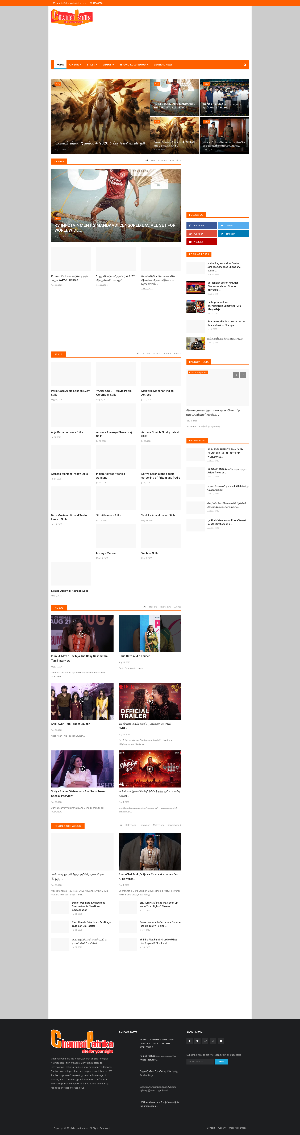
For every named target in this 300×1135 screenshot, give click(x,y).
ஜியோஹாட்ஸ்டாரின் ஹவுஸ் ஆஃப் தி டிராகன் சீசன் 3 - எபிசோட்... (89, 941)
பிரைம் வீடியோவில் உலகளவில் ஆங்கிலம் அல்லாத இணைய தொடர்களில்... (158, 280)
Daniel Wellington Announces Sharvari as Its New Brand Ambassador (88, 906)
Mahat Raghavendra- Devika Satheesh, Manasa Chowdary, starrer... (223, 267)
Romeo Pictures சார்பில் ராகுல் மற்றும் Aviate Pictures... (69, 278)
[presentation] (54, 116)
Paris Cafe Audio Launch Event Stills (70, 392)
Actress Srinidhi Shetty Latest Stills (160, 434)
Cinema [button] (74, 64)
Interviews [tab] (165, 606)
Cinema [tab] (167, 353)
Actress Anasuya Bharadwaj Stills (114, 434)
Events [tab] (177, 353)
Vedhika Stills (149, 553)
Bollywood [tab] (131, 824)
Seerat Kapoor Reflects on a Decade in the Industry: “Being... (160, 924)
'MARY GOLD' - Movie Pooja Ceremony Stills (114, 392)
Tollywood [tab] (144, 824)
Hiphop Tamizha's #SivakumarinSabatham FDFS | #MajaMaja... (225, 306)
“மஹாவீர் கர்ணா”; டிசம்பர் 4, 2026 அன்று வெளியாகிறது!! (115, 278)
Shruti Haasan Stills (108, 515)
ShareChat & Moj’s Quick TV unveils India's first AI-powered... (149, 877)
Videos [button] (107, 64)
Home (60, 64)
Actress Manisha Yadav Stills (69, 474)
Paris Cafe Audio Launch (134, 656)
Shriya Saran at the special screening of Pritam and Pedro (161, 475)
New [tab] (153, 160)
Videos (59, 607)
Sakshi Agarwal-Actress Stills (70, 590)
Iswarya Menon (106, 553)
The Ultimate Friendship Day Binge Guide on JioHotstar (91, 924)
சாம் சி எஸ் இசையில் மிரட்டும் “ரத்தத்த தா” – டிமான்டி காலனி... (149, 794)
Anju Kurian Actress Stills (67, 432)
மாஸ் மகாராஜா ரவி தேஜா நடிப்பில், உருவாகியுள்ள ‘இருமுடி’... (78, 877)
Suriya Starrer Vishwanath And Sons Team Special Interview (78, 794)
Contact (211, 1127)
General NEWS (163, 64)
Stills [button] (91, 64)
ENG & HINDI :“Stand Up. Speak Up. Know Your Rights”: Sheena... (159, 904)
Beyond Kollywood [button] (132, 64)
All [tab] (146, 160)
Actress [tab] (146, 353)
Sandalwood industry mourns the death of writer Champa (226, 323)
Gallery (222, 1127)
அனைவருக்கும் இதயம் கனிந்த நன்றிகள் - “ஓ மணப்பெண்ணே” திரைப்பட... (213, 412)
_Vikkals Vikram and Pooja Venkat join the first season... (226, 522)
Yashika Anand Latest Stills (158, 515)
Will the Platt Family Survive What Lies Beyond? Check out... (158, 941)
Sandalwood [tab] (174, 824)
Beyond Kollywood (68, 826)
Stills (58, 354)
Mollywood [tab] (159, 824)
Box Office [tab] (175, 160)
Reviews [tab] (162, 160)
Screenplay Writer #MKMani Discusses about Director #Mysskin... (223, 286)
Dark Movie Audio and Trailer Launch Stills (69, 517)
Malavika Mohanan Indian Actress (157, 392)
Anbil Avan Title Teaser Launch (70, 723)
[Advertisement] (186, 33)
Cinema (59, 161)
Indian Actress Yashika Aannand (110, 475)
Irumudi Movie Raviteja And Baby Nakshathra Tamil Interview (79, 658)
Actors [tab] (156, 353)
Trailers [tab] (153, 606)
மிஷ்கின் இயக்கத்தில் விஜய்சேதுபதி (225, 338)
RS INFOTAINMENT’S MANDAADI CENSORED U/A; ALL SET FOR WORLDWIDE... (225, 453)
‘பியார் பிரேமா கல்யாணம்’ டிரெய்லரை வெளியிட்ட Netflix (146, 726)
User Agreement (237, 1127)
